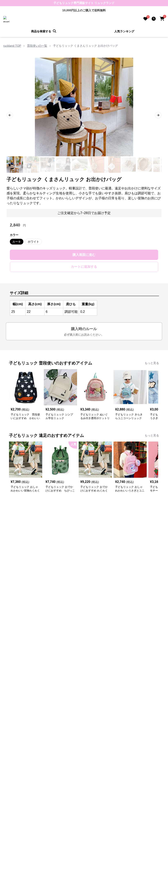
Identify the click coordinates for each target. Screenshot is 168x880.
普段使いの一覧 (37, 45)
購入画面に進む (84, 254)
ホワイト (33, 241)
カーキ (16, 241)
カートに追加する (84, 266)
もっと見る (152, 363)
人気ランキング (124, 31)
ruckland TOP (12, 45)
